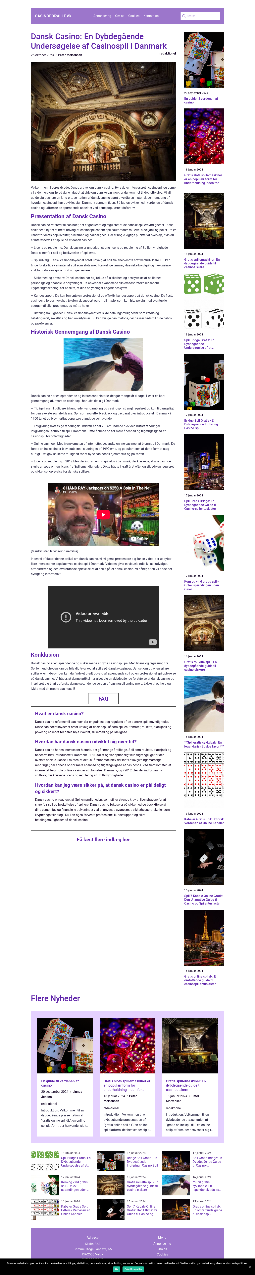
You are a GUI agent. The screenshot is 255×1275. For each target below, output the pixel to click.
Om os (119, 16)
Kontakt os (151, 16)
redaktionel (168, 53)
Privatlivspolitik (133, 1269)
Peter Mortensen (70, 55)
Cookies (133, 16)
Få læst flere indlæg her (103, 839)
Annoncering (102, 16)
